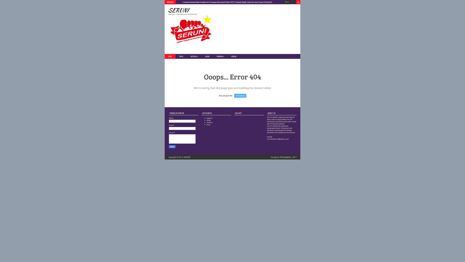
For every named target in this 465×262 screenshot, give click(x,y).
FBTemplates (285, 157)
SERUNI (178, 10)
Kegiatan (209, 118)
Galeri (207, 56)
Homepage (240, 96)
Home (170, 56)
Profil (181, 56)
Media (208, 120)
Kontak (233, 56)
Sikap (208, 125)
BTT (295, 157)
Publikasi (220, 56)
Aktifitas (194, 56)
